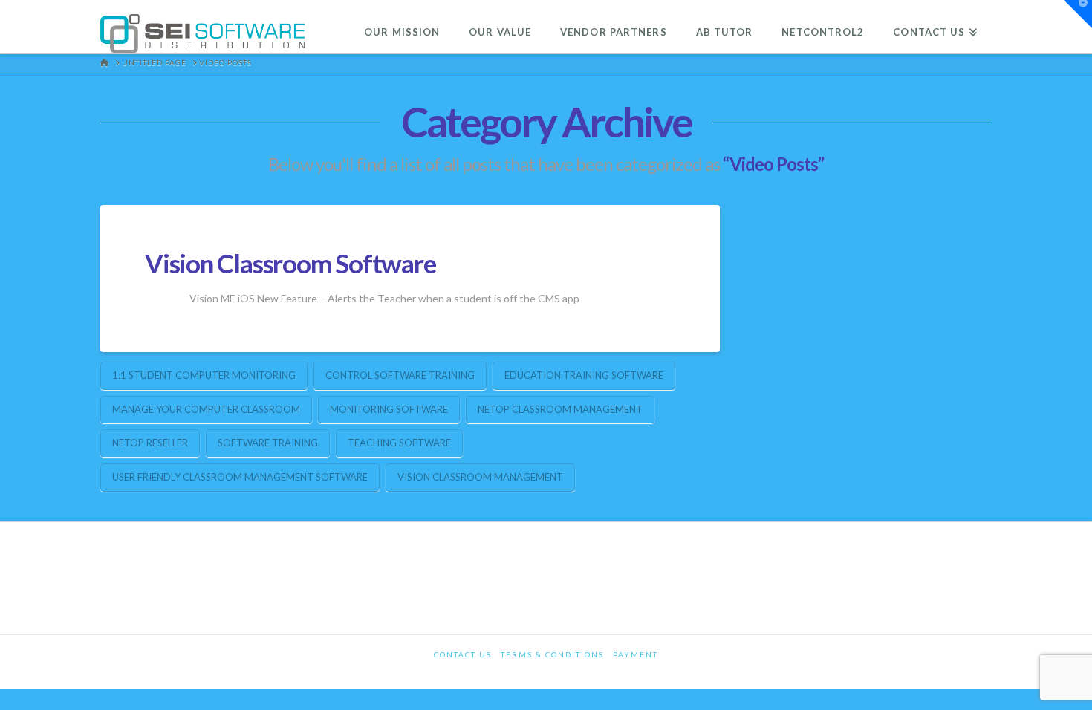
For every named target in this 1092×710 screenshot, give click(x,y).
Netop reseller (150, 443)
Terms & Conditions (552, 654)
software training (268, 443)
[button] (1078, 14)
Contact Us (463, 654)
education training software (583, 375)
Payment (635, 654)
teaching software (399, 443)
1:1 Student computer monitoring (204, 375)
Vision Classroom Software (290, 263)
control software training (400, 375)
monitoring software (389, 409)
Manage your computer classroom (206, 409)
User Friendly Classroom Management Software (240, 477)
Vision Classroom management (480, 477)
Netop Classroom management (560, 409)
